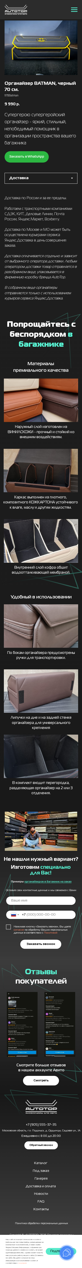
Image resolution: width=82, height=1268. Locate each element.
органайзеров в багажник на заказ (48, 882)
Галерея (41, 1178)
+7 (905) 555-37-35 (41, 1124)
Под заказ (41, 1171)
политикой (22, 1263)
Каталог (40, 1163)
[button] (41, 1145)
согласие (19, 930)
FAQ (41, 1201)
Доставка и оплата (41, 1186)
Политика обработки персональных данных (41, 1223)
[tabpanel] (41, 250)
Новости (41, 1194)
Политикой (50, 933)
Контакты (41, 1209)
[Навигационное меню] (74, 10)
